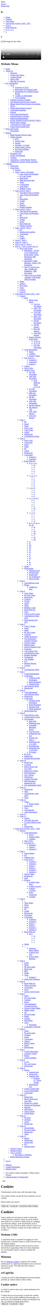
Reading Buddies (30, 655)
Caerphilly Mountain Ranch (33, 727)
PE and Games (29, 595)
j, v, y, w (32, 513)
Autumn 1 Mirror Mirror (34, 949)
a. (34, 467)
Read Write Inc (11, 28)
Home (8, 17)
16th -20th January (33, 413)
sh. (35, 509)
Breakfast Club (15, 153)
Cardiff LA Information (23, 96)
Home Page (5, 6)
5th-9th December (37, 322)
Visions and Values (17, 75)
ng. (35, 537)
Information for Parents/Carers (26, 89)
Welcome (13, 73)
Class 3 (22, 581)
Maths (22, 281)
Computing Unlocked (32, 1027)
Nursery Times (34, 356)
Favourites (28, 915)
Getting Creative (35, 886)
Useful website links (31, 1089)
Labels (26, 432)
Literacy (23, 284)
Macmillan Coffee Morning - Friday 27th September (32, 263)
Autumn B (33, 362)
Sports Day (14, 166)
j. (34, 515)
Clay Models (29, 659)
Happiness (33, 1025)
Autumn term (34, 1072)
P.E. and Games (25, 176)
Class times (28, 443)
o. (34, 486)
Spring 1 (32, 866)
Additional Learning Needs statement (24, 162)
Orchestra (27, 649)
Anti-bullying (29, 810)
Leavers (22, 292)
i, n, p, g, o (33, 476)
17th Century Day (31, 651)
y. (34, 519)
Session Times (34, 837)
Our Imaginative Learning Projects (30, 640)
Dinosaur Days (34, 571)
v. (34, 517)
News (22, 236)
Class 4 (22, 591)
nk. (35, 540)
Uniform (13, 158)
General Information (31, 674)
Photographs (28, 568)
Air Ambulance (34, 577)
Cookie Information (13, 1167)
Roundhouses (34, 746)
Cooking (32, 897)
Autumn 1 (32, 457)
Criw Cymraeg (15, 1153)
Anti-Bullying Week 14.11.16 (37, 384)
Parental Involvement (32, 758)
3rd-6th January (36, 326)
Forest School (34, 579)
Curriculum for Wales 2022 (20, 125)
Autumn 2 (32, 459)
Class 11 (23, 787)
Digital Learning (26, 207)
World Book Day (30, 711)
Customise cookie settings (29, 1206)
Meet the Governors (17, 81)
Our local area (34, 732)
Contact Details (16, 77)
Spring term (33, 1074)
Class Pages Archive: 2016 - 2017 (18, 23)
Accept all (13, 1206)
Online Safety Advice (23, 147)
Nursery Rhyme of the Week (35, 338)
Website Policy (11, 1169)
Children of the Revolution (34, 679)
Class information (30, 812)
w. (34, 521)
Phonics (22, 205)
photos (26, 1138)
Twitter (22, 201)
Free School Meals (22, 149)
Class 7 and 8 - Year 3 (23, 228)
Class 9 (22, 713)
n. (34, 480)
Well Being (28, 1021)
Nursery (18, 170)
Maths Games (29, 1010)
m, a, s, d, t (10, 30)
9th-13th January (37, 330)
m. (34, 465)
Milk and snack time (27, 180)
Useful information (31, 1052)
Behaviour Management (19, 118)
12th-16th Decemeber (33, 402)
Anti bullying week (31, 715)
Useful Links (19, 141)
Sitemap (9, 1165)
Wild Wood (28, 777)
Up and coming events (32, 822)
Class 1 (22, 420)
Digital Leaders (16, 1151)
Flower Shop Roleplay (33, 958)
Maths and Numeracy (32, 979)
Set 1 (31, 934)
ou (30, 562)
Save (21, 1304)
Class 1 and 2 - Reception (24, 172)
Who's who (28, 428)
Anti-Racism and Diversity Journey (23, 102)
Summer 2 (33, 849)
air (30, 558)
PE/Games (23, 286)
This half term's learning (28, 211)
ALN (12, 85)
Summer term (34, 1076)
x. (34, 535)
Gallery (22, 238)
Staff (26, 878)
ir (29, 560)
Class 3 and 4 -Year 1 (23, 191)
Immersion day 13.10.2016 (34, 749)
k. (34, 492)
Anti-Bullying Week (31, 436)
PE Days (27, 754)
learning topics (29, 1146)
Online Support (16, 137)
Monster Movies (30, 663)
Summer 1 (33, 845)
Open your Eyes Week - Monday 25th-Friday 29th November (32, 277)
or (29, 556)
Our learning (29, 719)
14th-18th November (33, 378)
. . (25, 901)
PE (21, 197)
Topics (26, 802)
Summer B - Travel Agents (37, 1080)
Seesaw (18, 143)
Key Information (12, 83)
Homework (28, 434)
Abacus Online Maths (32, 1008)
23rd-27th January (32, 417)
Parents (8, 133)
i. (34, 478)
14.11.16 (37, 341)
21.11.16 (37, 343)
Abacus (27, 1041)
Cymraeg (27, 765)
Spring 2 (32, 847)
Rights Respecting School (19, 1157)
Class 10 (23, 760)
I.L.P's (26, 1062)
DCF (17, 139)
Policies (13, 112)
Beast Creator (34, 804)
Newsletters (14, 131)
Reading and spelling (27, 232)
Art (25, 1012)
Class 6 (22, 668)
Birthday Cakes (25, 189)
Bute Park (32, 721)
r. (34, 511)
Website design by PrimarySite (17, 1177)
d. (34, 471)
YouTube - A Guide (22, 145)
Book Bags (24, 178)
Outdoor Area (29, 857)
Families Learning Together (20, 100)
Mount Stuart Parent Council (20, 108)
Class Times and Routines (29, 174)
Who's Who (14, 79)
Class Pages (10, 21)
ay (30, 542)
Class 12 (23, 800)
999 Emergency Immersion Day (30, 782)
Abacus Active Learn (32, 614)
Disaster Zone (34, 684)
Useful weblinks (30, 1058)
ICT (25, 661)
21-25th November (33, 390)
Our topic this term (31, 820)
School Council (16, 1149)
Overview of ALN (22, 87)
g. (34, 484)
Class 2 (8, 25)
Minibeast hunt (34, 723)
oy (30, 564)
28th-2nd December (33, 394)
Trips (26, 791)
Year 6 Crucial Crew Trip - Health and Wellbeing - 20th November (31, 270)
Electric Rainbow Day (32, 647)
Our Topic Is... (29, 843)
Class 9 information (31, 1091)
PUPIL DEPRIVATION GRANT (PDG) (25, 120)
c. (34, 490)
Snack (22, 203)
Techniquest (28, 657)
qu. (35, 533)
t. (34, 473)
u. (34, 494)
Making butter (29, 645)
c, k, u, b (32, 488)
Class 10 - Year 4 (21, 242)
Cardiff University (31, 779)
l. (34, 504)
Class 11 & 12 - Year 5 (23, 244)
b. (34, 496)
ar (29, 554)
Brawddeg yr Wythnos (23, 1155)
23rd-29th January (37, 334)
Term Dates (24, 187)
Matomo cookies (13, 1262)
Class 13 (23, 814)
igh (30, 546)
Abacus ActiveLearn (31, 992)
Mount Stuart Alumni (18, 123)
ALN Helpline (20, 98)
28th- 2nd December (37, 318)
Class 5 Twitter (29, 626)
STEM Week (34, 573)
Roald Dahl (33, 575)
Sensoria (27, 1107)
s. (6, 32)
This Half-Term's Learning (29, 193)
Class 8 (22, 690)
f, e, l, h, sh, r (34, 498)
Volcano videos (30, 643)
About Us (9, 71)
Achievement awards (32, 717)
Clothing (32, 354)
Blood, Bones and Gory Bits (31, 768)
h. (34, 507)
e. (34, 502)
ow (30, 548)
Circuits (27, 665)
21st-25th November (37, 314)
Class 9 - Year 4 (20, 240)
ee (30, 544)
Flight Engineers (35, 709)
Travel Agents (29, 1111)
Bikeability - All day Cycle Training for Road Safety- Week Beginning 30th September (31, 255)
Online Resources (30, 637)
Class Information (30, 350)
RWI (26, 298)
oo (30, 550)
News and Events (12, 129)
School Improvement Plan (19, 127)
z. (34, 529)
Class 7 (22, 672)
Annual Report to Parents (19, 116)
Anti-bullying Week (31, 686)
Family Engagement (17, 156)
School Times (29, 874)
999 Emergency (30, 773)
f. (34, 500)
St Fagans (32, 752)
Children (9, 19)
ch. (35, 531)
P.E (21, 230)
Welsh (26, 566)
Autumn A (33, 360)
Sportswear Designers (32, 1105)
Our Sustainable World (32, 785)
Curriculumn (24, 184)
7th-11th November (37, 305)
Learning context (30, 1054)
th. (34, 527)
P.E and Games (29, 1130)
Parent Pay (19, 151)
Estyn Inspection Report (19, 114)
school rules (28, 1142)
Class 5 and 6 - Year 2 (23, 209)
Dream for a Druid (31, 771)
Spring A (32, 364)
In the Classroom (33, 894)
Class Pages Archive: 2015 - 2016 (27, 829)
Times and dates (30, 985)
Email (26, 1045)
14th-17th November (37, 309)
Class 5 (22, 624)
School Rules (29, 1128)
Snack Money (29, 853)
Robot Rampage (35, 682)
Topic (22, 288)
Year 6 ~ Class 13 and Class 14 (26, 246)
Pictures (27, 880)
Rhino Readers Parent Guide (20, 135)
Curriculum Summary (18, 110)
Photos (26, 585)
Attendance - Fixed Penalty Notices (23, 160)
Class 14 (23, 816)
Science (22, 290)
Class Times (28, 430)
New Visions (29, 775)
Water (22, 182)
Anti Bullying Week (31, 694)
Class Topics (29, 860)
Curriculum (24, 234)
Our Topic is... (29, 358)
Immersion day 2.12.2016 (34, 743)
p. (34, 482)
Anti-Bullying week (31, 583)
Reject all (5, 1206)
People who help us (33, 739)
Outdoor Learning (32, 889)
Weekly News (29, 370)
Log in (3, 4)
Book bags (24, 217)
